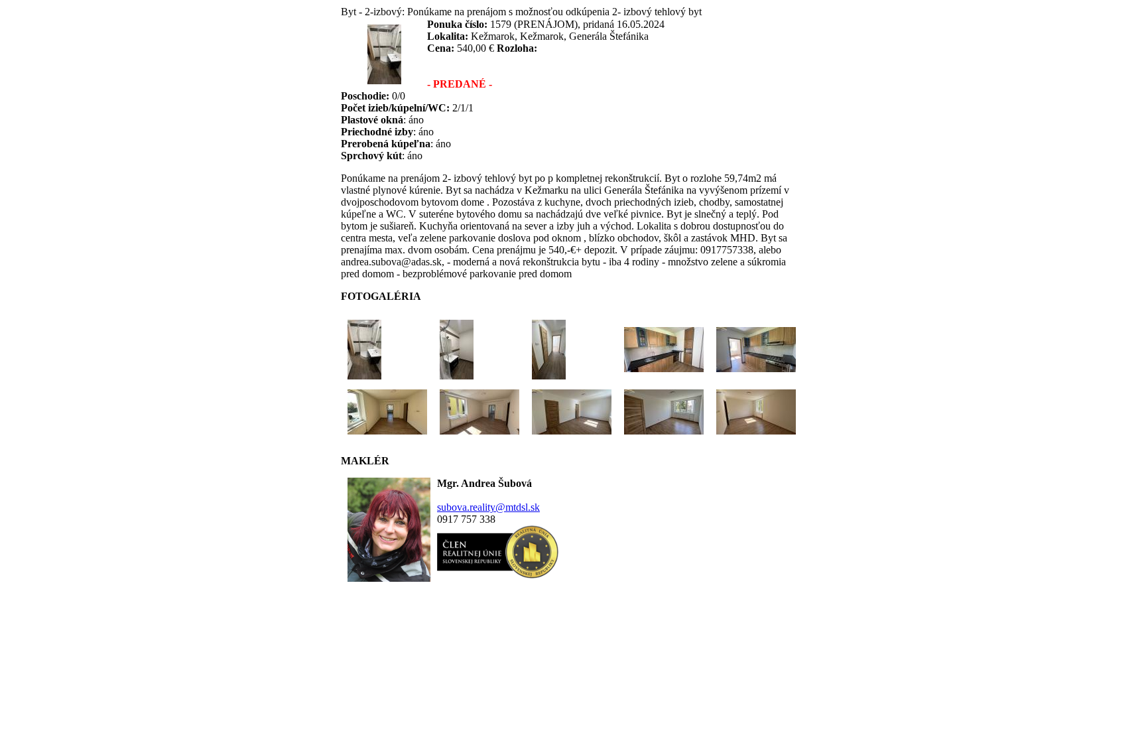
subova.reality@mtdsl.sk (488, 507)
